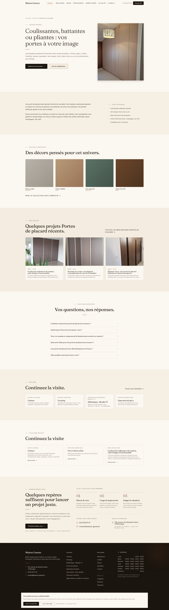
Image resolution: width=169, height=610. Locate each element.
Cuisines (69, 556)
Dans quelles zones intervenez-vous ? (84, 355)
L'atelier (99, 560)
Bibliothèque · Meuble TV (74, 563)
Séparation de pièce (72, 569)
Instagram (100, 579)
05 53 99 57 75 (32, 572)
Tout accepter (31, 603)
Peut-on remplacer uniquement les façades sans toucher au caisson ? (84, 336)
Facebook (100, 585)
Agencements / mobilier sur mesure (77, 578)
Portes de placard (72, 566)
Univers (35, 18)
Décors (99, 563)
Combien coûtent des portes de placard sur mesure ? (84, 324)
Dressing (69, 560)
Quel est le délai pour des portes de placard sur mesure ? (84, 342)
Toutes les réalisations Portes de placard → (122, 231)
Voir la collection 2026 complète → (43, 195)
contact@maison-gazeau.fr (36, 575)
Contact (99, 569)
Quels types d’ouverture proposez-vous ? (84, 330)
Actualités (100, 566)
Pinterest (100, 582)
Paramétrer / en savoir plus (66, 603)
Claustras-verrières (72, 575)
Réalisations (101, 556)
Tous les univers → (134, 389)
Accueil (28, 18)
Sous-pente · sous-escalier (75, 572)
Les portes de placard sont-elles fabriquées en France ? (84, 349)
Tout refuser (47, 603)
